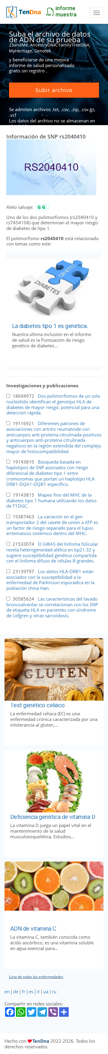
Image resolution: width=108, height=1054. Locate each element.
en (7, 991)
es (31, 991)
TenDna (40, 1041)
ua (45, 991)
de (15, 991)
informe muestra (66, 11)
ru (54, 991)
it (38, 991)
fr (23, 991)
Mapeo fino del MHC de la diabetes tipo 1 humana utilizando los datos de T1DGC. (51, 500)
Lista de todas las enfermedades (36, 976)
